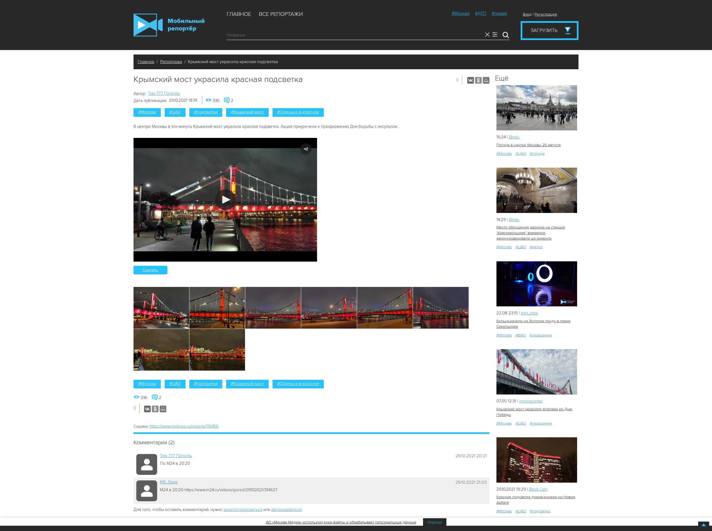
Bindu (514, 137)
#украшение (541, 335)
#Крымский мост (247, 112)
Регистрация (546, 14)
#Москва (460, 13)
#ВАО (521, 335)
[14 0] (536, 190)
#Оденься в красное (298, 112)
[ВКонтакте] (470, 80)
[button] (225, 199)
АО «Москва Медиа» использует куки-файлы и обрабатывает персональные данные (341, 522)
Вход (527, 14)
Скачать (150, 269)
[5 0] (536, 107)
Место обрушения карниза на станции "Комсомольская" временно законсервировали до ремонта (530, 233)
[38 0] (536, 284)
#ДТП (480, 13)
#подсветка (205, 112)
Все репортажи (281, 14)
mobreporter (531, 401)
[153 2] (536, 371)
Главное (239, 14)
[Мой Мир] (486, 80)
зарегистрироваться (242, 509)
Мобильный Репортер (169, 25)
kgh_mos (529, 313)
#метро (536, 247)
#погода (537, 153)
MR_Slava (169, 482)
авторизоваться (286, 509)
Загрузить (544, 30)
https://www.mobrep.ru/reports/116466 (184, 426)
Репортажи (171, 61)
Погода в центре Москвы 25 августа (528, 145)
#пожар (499, 13)
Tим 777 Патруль (164, 93)
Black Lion (538, 489)
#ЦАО (175, 112)
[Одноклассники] (478, 80)
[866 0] (536, 460)
